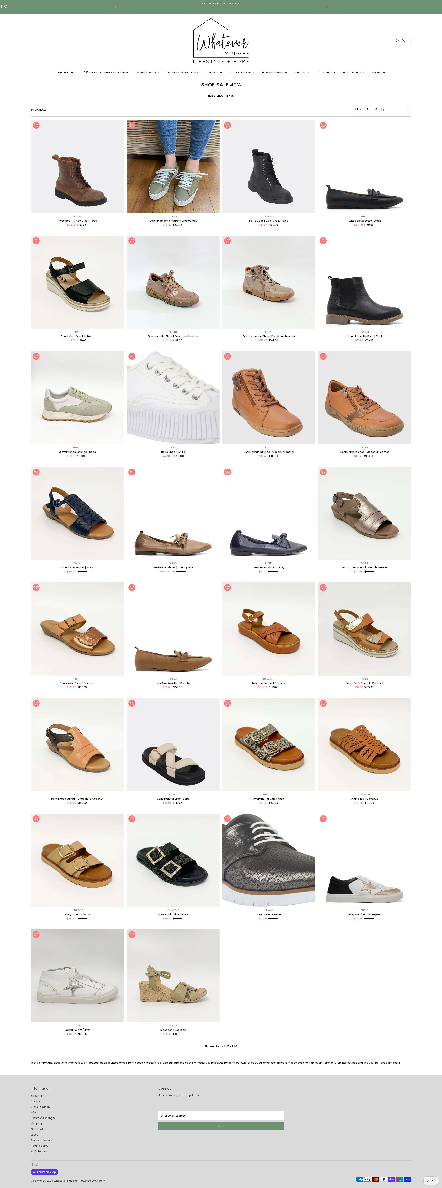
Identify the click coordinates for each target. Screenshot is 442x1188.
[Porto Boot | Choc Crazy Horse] (77, 166)
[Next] (327, 7)
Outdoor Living (240, 72)
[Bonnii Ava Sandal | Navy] (77, 513)
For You (300, 72)
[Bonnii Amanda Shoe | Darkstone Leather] (268, 282)
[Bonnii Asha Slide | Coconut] (77, 628)
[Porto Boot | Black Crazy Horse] (268, 166)
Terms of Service (41, 1140)
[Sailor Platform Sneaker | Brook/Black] (173, 166)
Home (211, 95)
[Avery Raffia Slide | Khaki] (268, 744)
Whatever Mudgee (66, 1180)
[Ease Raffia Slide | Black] (173, 860)
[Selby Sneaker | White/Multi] (364, 860)
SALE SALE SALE (352, 72)
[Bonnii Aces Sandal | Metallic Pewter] (364, 513)
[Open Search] (397, 40)
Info (33, 1112)
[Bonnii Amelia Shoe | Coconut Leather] (364, 397)
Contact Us (38, 1101)
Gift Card (37, 1129)
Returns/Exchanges (43, 1118)
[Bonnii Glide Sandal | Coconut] (364, 628)
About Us (37, 1096)
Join (221, 1126)
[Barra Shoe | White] (173, 397)
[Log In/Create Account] (403, 40)
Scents (214, 72)
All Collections (40, 1151)
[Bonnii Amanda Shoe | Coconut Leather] (268, 397)
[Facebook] (1, 7)
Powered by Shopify (92, 1180)
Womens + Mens (273, 72)
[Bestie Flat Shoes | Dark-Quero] (173, 513)
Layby (34, 1134)
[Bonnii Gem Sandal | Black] (77, 282)
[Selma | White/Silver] (77, 975)
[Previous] (115, 7)
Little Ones (325, 72)
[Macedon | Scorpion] (173, 975)
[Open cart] (409, 40)
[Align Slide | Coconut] (364, 744)
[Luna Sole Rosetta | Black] (364, 166)
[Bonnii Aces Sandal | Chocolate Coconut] (77, 744)
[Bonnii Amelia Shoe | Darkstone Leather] (173, 282)
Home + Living (147, 72)
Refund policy (39, 1146)
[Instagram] (6, 7)
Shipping (36, 1123)
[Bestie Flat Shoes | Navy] (268, 513)
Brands (377, 72)
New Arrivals (66, 72)
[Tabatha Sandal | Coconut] (268, 628)
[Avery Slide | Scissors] (77, 860)
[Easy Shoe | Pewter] (268, 860)
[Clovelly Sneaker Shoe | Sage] (77, 397)
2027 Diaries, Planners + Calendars (106, 72)
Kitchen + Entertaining (183, 72)
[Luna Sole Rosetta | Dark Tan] (173, 628)
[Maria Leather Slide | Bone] (173, 744)
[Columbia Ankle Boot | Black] (364, 282)
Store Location (40, 1107)
